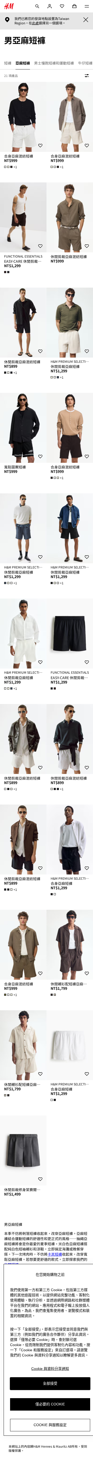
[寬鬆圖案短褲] (23, 428)
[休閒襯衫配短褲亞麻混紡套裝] (70, 945)
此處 (35, 23)
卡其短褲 (55, 1254)
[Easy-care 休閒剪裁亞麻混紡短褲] (23, 217)
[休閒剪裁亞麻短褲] (70, 323)
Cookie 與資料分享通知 (50, 1369)
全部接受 (50, 1383)
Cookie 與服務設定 (50, 1425)
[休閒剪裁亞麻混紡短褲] (70, 217)
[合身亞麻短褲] (70, 839)
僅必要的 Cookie (50, 1404)
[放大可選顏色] (7, 272)
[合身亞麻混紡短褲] (23, 117)
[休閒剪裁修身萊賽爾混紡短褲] (23, 1150)
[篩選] (86, 75)
